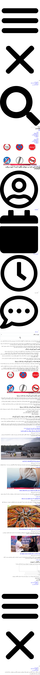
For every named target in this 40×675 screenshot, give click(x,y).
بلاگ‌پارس (37, 128)
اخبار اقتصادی (36, 140)
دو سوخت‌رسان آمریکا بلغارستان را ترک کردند (31, 461)
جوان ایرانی (38, 426)
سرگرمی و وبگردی (35, 134)
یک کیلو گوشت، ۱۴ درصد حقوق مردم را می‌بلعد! (31, 498)
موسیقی (36, 136)
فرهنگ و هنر (36, 135)
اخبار (37, 138)
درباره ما (36, 83)
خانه (39, 165)
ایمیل (39, 574)
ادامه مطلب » (38, 437)
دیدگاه (38, 571)
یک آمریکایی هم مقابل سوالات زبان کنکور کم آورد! (30, 431)
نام (39, 572)
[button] (20, 40)
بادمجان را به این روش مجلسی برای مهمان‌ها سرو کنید (29, 529)
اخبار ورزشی (36, 139)
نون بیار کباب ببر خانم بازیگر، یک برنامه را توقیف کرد (30, 553)
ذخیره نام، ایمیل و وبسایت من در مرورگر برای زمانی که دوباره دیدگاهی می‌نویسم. (25, 576)
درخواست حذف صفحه (34, 82)
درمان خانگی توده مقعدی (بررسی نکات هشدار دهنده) (29, 490)
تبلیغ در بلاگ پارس (35, 84)
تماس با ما (36, 581)
